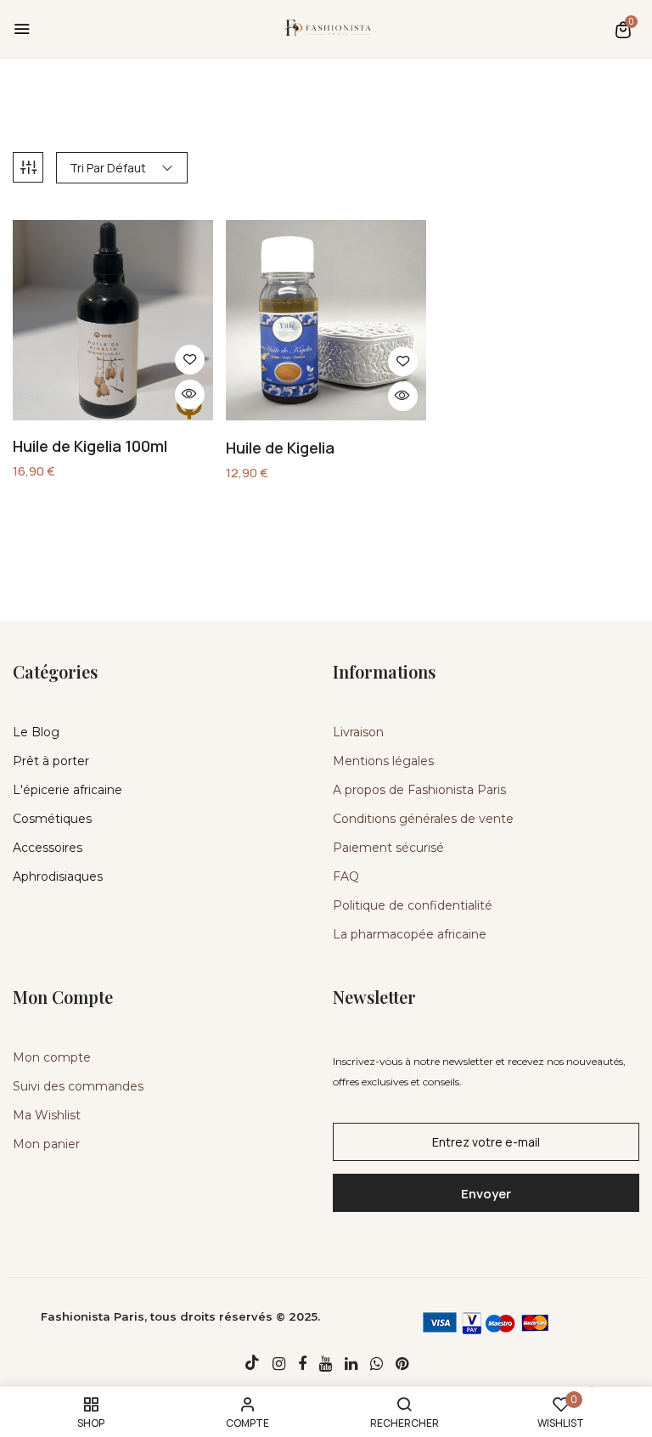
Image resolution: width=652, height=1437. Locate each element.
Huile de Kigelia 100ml (90, 446)
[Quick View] (190, 394)
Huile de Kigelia (280, 448)
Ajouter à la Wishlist (190, 360)
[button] (623, 29)
